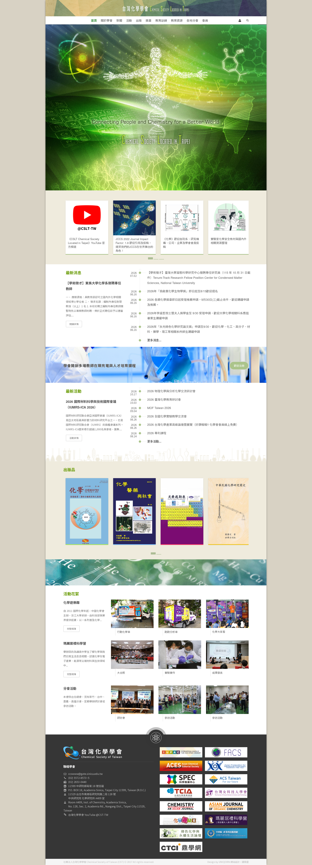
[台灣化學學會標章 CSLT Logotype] (92, 752)
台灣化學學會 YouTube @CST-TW (88, 815)
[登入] (240, 20)
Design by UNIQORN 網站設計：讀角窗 (228, 862)
